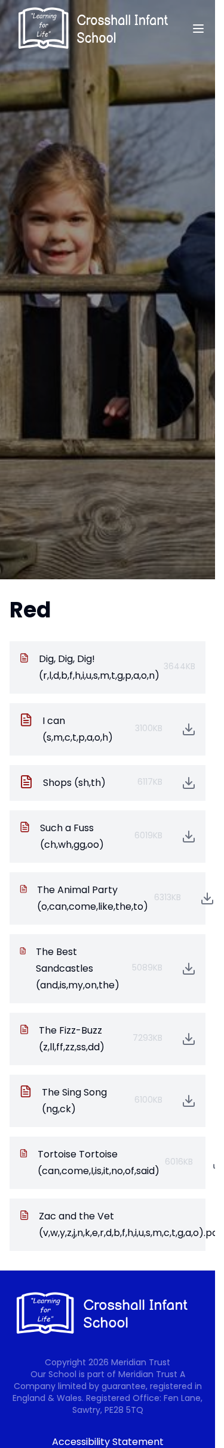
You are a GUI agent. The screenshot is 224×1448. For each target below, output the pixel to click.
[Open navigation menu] (198, 28)
